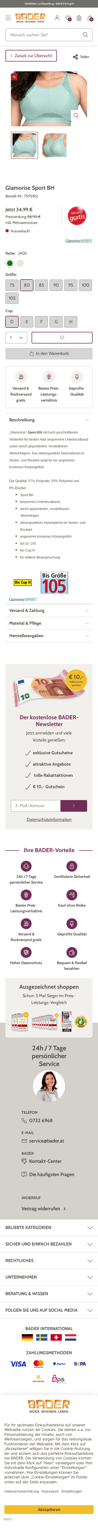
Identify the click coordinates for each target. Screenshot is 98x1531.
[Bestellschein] (79, 18)
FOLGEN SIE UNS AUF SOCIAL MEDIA (41, 1310)
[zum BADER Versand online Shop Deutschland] (27, 1337)
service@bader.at (46, 1141)
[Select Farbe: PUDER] (20, 263)
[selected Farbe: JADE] (9, 263)
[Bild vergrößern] (76, 115)
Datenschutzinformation (49, 819)
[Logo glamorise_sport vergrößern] (79, 240)
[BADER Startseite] (30, 18)
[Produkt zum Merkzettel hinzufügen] (62, 338)
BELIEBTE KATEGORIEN (28, 1227)
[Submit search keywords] (85, 34)
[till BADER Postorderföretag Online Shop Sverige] (41, 1337)
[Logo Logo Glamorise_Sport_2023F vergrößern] (22, 599)
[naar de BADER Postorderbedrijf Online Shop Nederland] (70, 1337)
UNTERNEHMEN (21, 1277)
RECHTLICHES (19, 1260)
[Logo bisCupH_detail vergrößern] (22, 582)
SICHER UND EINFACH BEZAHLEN (38, 1244)
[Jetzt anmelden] (73, 806)
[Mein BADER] (57, 18)
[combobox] (49, 34)
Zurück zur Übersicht (33, 55)
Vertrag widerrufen (41, 1209)
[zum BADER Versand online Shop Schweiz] (56, 1337)
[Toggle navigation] (8, 18)
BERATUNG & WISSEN (26, 1293)
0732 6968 (41, 1121)
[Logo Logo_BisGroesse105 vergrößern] (54, 582)
